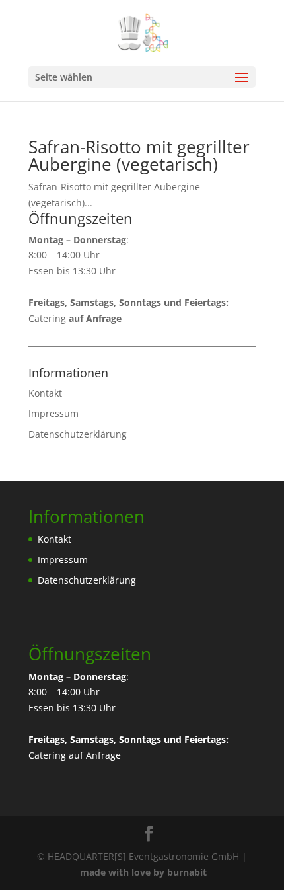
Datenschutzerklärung (77, 434)
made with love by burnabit (143, 872)
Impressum (53, 413)
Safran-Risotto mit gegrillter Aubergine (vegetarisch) (139, 155)
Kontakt (45, 393)
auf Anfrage (95, 755)
